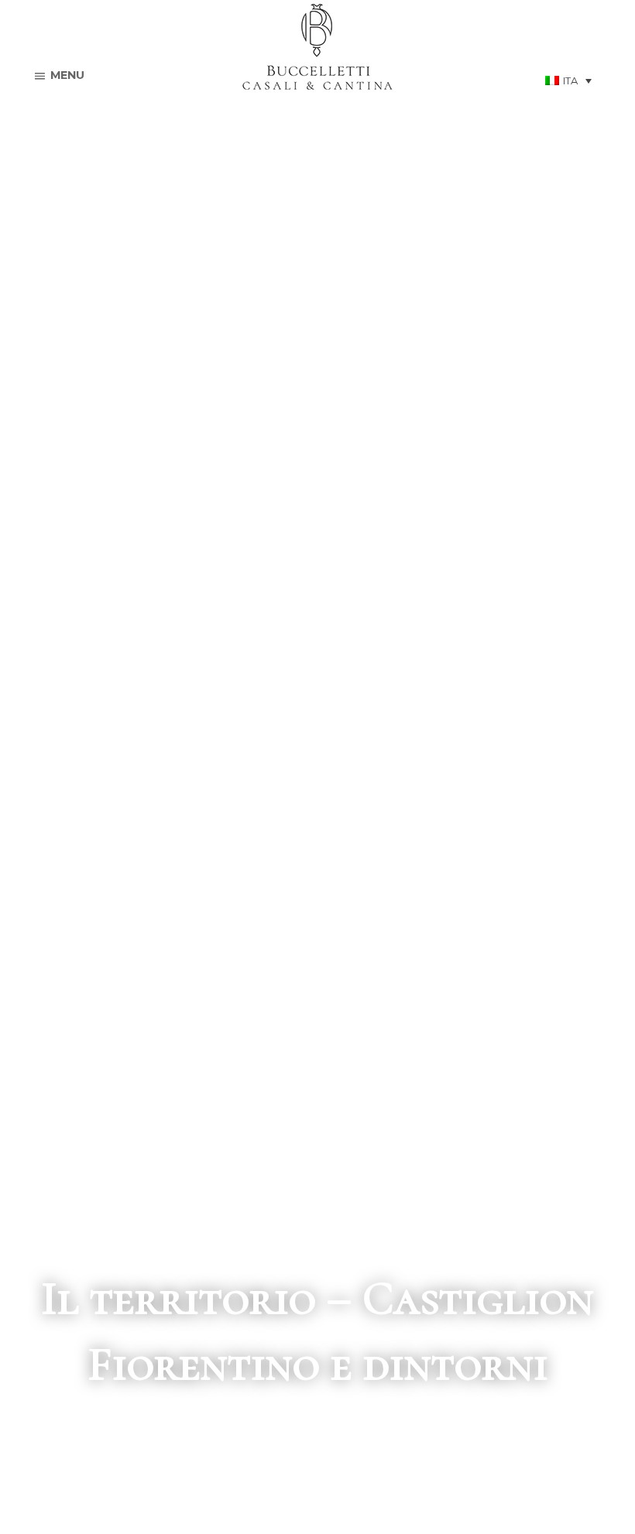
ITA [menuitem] (570, 80)
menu (67, 75)
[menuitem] (568, 80)
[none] (568, 80)
